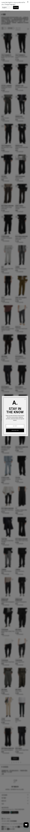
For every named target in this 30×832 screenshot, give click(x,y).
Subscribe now (15, 430)
